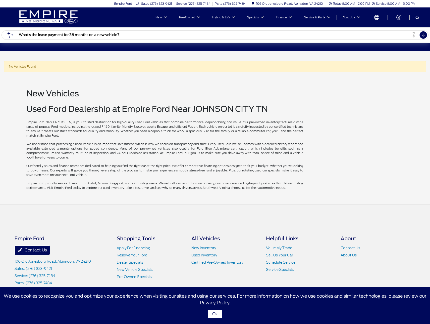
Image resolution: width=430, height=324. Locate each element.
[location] (253, 3)
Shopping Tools (136, 239)
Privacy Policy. (215, 302)
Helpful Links (282, 239)
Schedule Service (280, 262)
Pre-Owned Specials (134, 277)
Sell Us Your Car (279, 255)
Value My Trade (279, 248)
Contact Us (35, 250)
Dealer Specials (130, 262)
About (348, 239)
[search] (417, 18)
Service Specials (280, 270)
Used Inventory (204, 255)
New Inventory (203, 248)
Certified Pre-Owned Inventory (217, 262)
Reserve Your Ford (132, 255)
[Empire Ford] (57, 17)
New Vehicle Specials (135, 270)
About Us (349, 255)
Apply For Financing (133, 248)
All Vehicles (205, 239)
